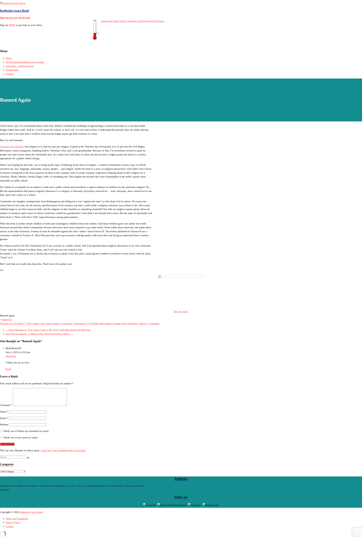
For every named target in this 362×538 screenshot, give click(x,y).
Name (4, 411)
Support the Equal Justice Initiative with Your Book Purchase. (132, 21)
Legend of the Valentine (125, 323)
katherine (7, 319)
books (49, 323)
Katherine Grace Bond (14, 10)
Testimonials (12, 69)
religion (142, 323)
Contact (10, 73)
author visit (38, 323)
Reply (9, 369)
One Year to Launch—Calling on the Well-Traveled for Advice (39, 333)
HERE (12, 25)
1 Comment (153, 323)
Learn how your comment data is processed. (63, 450)
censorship (66, 323)
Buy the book (181, 311)
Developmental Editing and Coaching (25, 62)
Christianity (80, 323)
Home (9, 58)
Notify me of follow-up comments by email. (26, 431)
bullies (56, 323)
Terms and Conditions (17, 518)
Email (4, 418)
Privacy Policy (13, 522)
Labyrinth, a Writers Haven (20, 66)
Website (4, 424)
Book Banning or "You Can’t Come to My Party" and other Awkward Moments (48, 329)
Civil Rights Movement (99, 323)
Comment (6, 405)
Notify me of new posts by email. (21, 437)
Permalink (11, 356)
